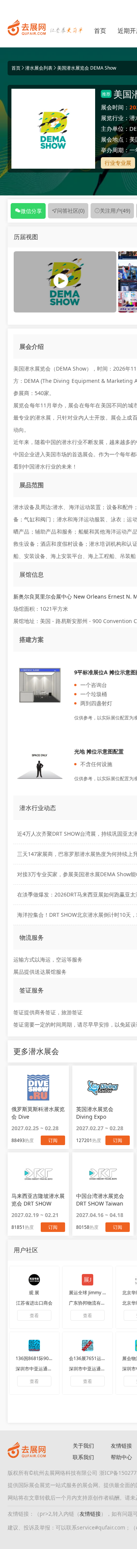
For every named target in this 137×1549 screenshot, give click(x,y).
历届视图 (26, 237)
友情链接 (90, 1513)
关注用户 (115, 210)
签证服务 (31, 990)
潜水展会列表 (39, 68)
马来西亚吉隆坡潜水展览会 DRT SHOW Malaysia (38, 1199)
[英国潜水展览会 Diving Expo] (103, 1087)
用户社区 (26, 1250)
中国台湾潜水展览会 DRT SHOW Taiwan (100, 1199)
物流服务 (31, 937)
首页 (100, 30)
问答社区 (70, 210)
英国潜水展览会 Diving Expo (94, 1112)
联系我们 (83, 1457)
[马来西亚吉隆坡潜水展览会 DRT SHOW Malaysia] (38, 1174)
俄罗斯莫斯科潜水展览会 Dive (38, 1112)
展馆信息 (31, 574)
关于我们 (83, 1445)
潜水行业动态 (37, 808)
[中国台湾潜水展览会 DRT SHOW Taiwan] (103, 1174)
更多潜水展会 (36, 1051)
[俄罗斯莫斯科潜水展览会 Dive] (38, 1087)
